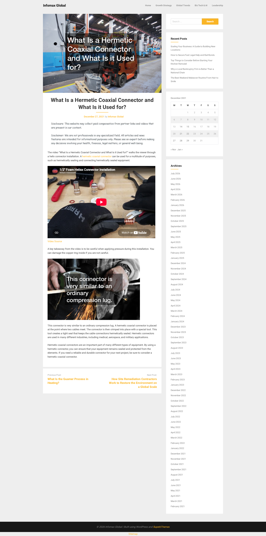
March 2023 (176, 374)
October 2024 (177, 274)
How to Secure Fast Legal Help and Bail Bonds (193, 55)
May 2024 (175, 300)
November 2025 (178, 216)
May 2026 (175, 184)
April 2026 (175, 189)
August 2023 (177, 348)
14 (181, 126)
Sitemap (133, 533)
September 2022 (178, 406)
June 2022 (176, 422)
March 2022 (176, 437)
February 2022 (178, 443)
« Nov (173, 149)
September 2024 (178, 279)
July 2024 (175, 289)
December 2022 (178, 390)
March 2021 (176, 501)
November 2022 (178, 395)
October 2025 (177, 221)
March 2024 (176, 311)
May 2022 (175, 427)
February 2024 (178, 316)
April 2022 (175, 432)
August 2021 (177, 474)
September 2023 (178, 342)
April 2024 (175, 305)
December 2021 (178, 453)
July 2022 (175, 416)
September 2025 (178, 226)
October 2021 (177, 464)
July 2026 (175, 173)
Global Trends (183, 5)
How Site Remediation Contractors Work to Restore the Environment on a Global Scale (133, 382)
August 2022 (177, 411)
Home (148, 5)
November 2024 (178, 268)
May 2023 (175, 364)
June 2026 (176, 178)
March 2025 (176, 247)
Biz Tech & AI (201, 5)
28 (181, 140)
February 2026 (178, 200)
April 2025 (175, 242)
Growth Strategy (164, 5)
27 (174, 140)
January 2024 (177, 321)
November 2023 (178, 332)
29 (188, 140)
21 (181, 133)
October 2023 (177, 337)
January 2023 (177, 385)
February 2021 (178, 506)
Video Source (55, 241)
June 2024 (176, 295)
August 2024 (177, 284)
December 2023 (178, 326)
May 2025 (175, 237)
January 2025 (177, 258)
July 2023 (175, 353)
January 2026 (177, 205)
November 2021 (178, 459)
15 (188, 126)
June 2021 (176, 485)
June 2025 (176, 231)
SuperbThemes (161, 526)
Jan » (180, 149)
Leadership (217, 5)
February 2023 (178, 379)
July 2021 (175, 480)
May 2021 (175, 490)
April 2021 (175, 496)
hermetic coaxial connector (96, 156)
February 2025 (178, 253)
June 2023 (176, 358)
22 (188, 133)
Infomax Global (54, 5)
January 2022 (177, 448)
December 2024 (178, 263)
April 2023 (175, 369)
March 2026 (176, 194)
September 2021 (178, 469)
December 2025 (178, 210)
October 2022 (177, 401)
